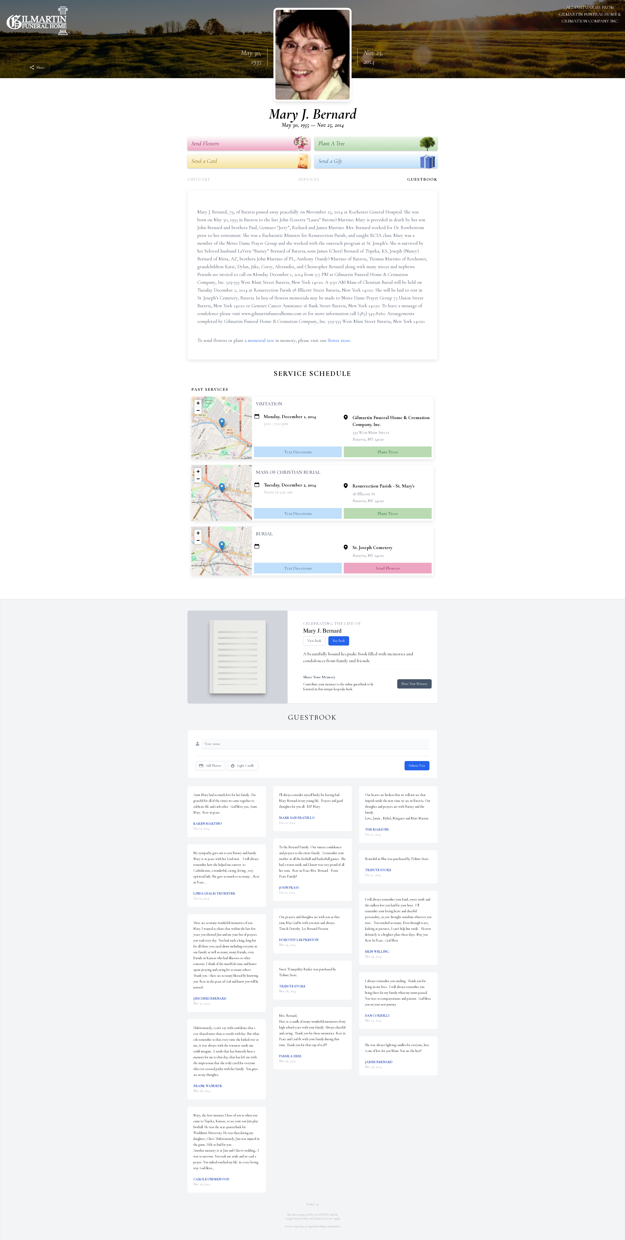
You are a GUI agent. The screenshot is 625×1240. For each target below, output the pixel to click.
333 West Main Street (371, 432)
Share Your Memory (414, 684)
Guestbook (422, 179)
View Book (314, 641)
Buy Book (339, 641)
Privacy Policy (301, 1218)
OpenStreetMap (317, 1226)
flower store (339, 340)
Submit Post (417, 765)
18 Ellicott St (364, 494)
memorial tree (261, 340)
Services (308, 179)
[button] (222, 423)
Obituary (199, 179)
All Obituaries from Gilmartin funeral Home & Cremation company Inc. (590, 14)
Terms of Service (323, 1218)
